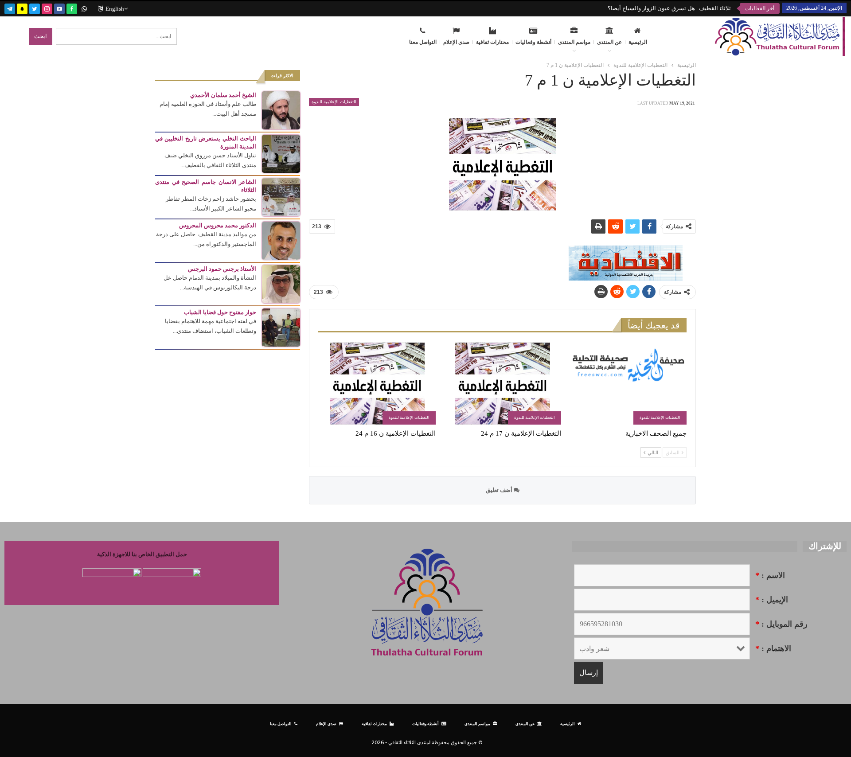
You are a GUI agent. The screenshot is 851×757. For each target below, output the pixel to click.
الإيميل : (771, 599)
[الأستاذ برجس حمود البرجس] (281, 283)
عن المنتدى (609, 42)
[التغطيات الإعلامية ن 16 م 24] (377, 384)
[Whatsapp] (84, 8)
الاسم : (770, 575)
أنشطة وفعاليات (533, 42)
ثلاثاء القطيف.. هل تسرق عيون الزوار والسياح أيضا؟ (669, 8)
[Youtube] (59, 8)
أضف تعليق (500, 490)
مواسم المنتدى (574, 42)
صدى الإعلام (456, 42)
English (114, 8)
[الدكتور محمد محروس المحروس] (281, 240)
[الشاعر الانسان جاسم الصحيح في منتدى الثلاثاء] (281, 196)
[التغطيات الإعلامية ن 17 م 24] (502, 384)
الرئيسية (637, 42)
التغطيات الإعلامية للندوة (334, 101)
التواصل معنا (423, 42)
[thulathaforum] (71, 8)
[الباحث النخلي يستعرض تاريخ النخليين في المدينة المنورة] (281, 153)
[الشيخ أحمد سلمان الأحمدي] (281, 109)
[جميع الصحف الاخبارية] (628, 384)
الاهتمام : (773, 648)
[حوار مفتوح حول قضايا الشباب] (281, 327)
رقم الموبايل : (781, 624)
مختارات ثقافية (492, 42)
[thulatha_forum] (47, 8)
